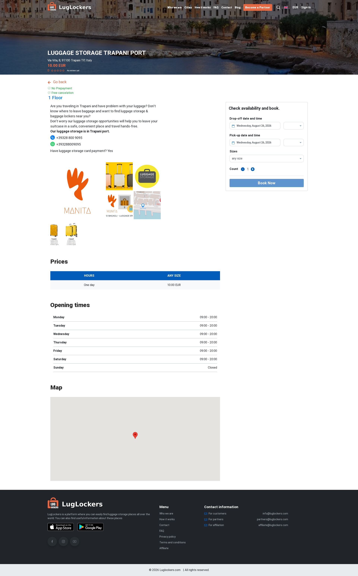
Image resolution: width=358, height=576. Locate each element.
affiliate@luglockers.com (273, 525)
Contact (226, 7)
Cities (188, 7)
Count (234, 169)
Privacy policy (167, 536)
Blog (238, 7)
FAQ (216, 7)
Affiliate (164, 548)
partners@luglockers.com (272, 519)
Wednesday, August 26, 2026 (254, 125)
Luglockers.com (170, 570)
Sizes (233, 151)
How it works (203, 7)
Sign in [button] (306, 7)
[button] (278, 7)
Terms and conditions (172, 542)
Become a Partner (257, 7)
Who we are (174, 7)
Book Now (266, 183)
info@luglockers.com (275, 513)
